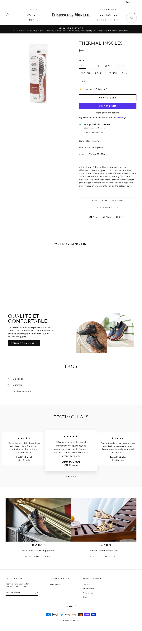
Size (81, 60)
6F (90, 65)
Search (86, 584)
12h (83, 80)
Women (32, 14)
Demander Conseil (24, 343)
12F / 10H (112, 73)
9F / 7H (121, 65)
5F (82, 65)
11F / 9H (98, 73)
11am (124, 73)
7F (98, 65)
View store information (93, 132)
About (102, 20)
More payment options (107, 112)
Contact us (108, 14)
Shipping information (107, 201)
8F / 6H (108, 65)
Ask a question (108, 207)
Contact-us (88, 593)
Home (34, 9)
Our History (88, 588)
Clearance (108, 9)
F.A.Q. (115, 20)
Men (32, 20)
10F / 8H (85, 73)
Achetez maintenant (38, 557)
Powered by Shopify (71, 620)
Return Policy (56, 584)
